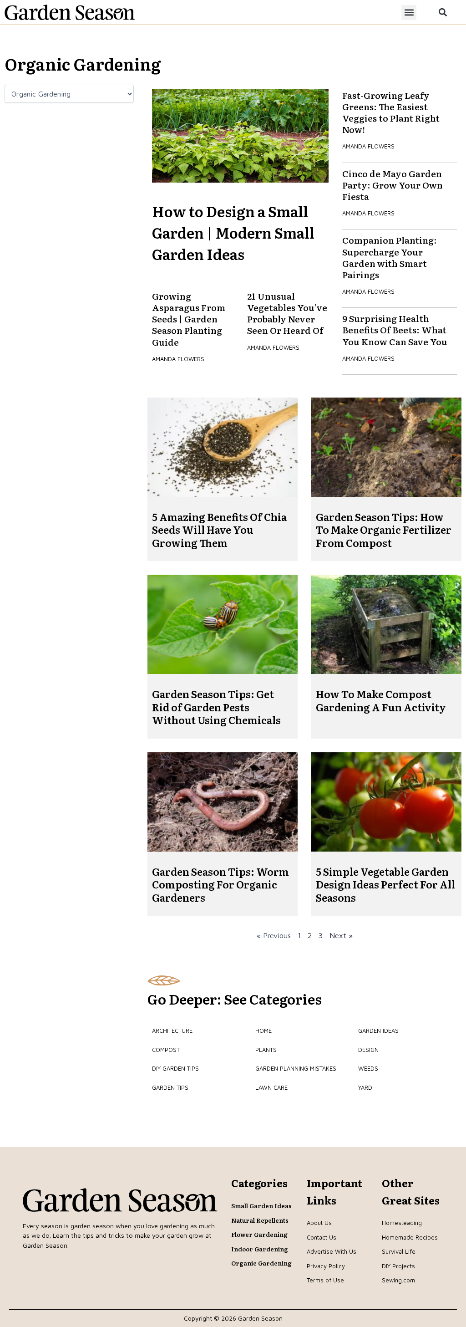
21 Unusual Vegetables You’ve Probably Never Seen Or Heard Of (287, 313)
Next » (341, 935)
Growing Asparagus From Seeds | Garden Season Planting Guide (188, 318)
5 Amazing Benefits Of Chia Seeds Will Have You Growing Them (219, 529)
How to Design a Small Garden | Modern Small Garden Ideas (233, 232)
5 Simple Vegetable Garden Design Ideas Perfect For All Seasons (385, 884)
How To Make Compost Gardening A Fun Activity (381, 700)
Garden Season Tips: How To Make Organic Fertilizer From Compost (383, 529)
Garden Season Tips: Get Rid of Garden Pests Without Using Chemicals (216, 706)
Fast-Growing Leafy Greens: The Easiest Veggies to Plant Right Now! (391, 112)
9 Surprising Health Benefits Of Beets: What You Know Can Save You (394, 329)
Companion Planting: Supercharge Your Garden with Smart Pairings (389, 257)
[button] (408, 12)
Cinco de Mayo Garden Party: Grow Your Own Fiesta (392, 185)
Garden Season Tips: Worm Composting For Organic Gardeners (220, 884)
